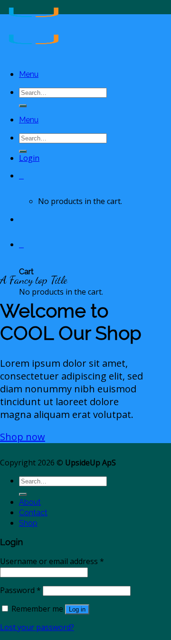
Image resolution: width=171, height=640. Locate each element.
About (30, 502)
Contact (33, 512)
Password (20, 590)
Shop (28, 523)
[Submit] (23, 105)
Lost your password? (37, 627)
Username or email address (52, 561)
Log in (77, 609)
